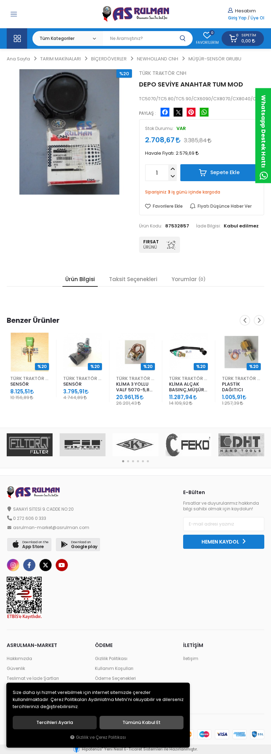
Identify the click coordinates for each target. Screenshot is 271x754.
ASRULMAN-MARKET (32, 645)
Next (259, 320)
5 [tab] (142, 461)
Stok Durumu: (159, 128)
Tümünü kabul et (141, 722)
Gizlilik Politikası (111, 659)
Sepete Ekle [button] (224, 172)
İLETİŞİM (193, 645)
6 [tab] (147, 461)
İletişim (190, 659)
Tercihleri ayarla (54, 722)
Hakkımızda (19, 659)
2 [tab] (128, 461)
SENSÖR (19, 384)
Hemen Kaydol (220, 541)
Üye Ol (257, 18)
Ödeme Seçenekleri (115, 678)
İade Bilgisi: (208, 226)
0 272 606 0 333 (29, 518)
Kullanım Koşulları (114, 668)
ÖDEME (104, 645)
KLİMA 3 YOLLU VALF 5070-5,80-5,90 (135, 387)
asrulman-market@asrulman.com (51, 528)
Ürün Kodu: (150, 226)
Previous (245, 320)
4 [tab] (138, 461)
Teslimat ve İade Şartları (33, 678)
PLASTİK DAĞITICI (232, 387)
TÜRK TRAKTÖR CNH (29, 378)
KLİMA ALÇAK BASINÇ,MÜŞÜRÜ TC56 (188, 387)
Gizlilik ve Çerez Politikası (101, 737)
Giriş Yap (237, 18)
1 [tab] (123, 461)
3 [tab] (133, 461)
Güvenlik (16, 668)
